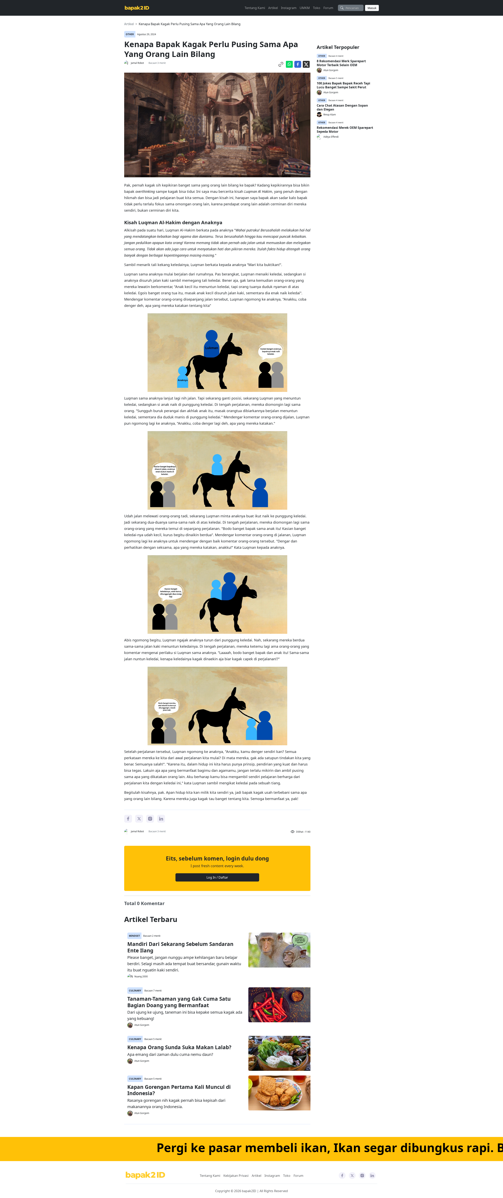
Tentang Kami (255, 8)
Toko (316, 8)
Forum (328, 8)
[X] (139, 818)
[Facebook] (128, 818)
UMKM (305, 8)
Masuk (372, 8)
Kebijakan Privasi (236, 1175)
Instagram (288, 8)
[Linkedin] (161, 818)
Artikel (273, 8)
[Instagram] (150, 818)
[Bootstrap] (145, 1175)
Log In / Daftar (217, 877)
